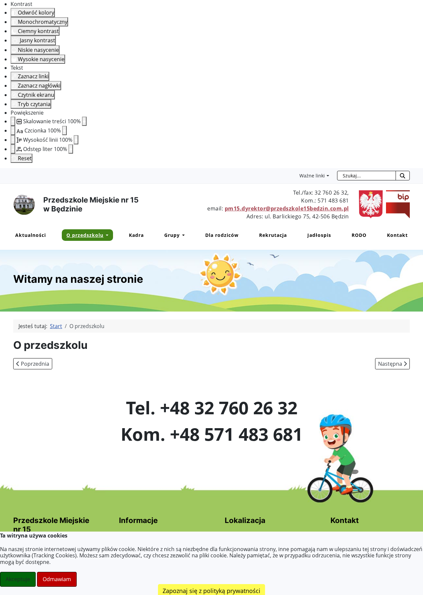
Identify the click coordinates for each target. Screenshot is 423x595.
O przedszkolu (84, 235)
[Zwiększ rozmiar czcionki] (64, 130)
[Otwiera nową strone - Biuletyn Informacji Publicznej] (396, 203)
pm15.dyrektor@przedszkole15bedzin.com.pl (287, 208)
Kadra (136, 235)
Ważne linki (312, 175)
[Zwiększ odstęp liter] (70, 149)
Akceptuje (18, 579)
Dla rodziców (222, 235)
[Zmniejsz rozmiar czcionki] (13, 130)
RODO (359, 235)
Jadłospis (319, 235)
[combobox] (366, 175)
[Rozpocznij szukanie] (403, 175)
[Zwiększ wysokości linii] (76, 139)
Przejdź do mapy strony (5, 173)
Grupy (172, 235)
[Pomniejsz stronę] (13, 121)
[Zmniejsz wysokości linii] (13, 139)
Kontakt (397, 235)
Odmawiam (57, 579)
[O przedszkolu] (105, 235)
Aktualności (30, 235)
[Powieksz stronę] (84, 121)
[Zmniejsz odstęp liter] (13, 149)
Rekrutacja (273, 235)
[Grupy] (182, 235)
